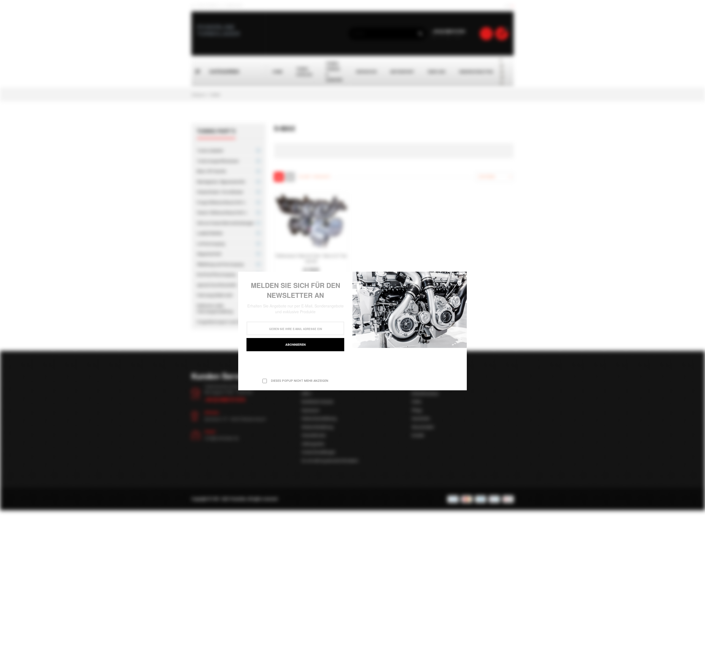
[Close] (464, 275)
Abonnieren (295, 344)
